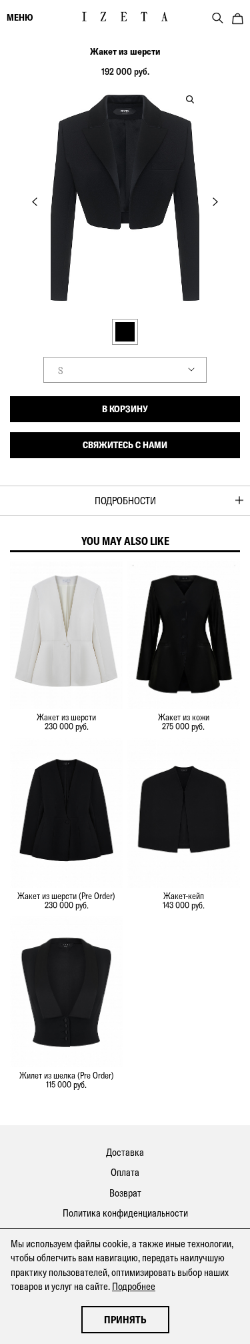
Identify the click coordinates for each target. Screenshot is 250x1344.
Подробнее (133, 1286)
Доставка (125, 1152)
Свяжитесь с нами (125, 445)
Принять (125, 1319)
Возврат (125, 1193)
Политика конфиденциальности (125, 1213)
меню (20, 17)
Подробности (125, 500)
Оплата (125, 1172)
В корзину (125, 409)
